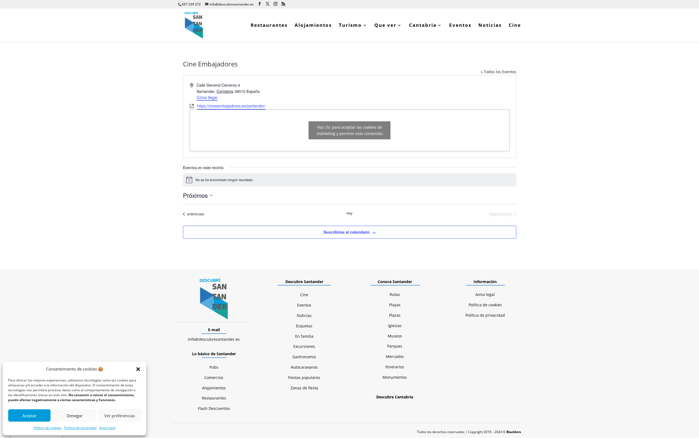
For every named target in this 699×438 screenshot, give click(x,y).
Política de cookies (47, 427)
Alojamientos (313, 25)
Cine (515, 25)
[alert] (349, 179)
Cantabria (423, 25)
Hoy (349, 213)
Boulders (514, 432)
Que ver (385, 25)
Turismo (350, 25)
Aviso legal (107, 427)
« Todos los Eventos (498, 71)
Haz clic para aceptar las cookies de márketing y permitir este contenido (350, 130)
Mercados (395, 356)
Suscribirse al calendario (347, 232)
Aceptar (29, 415)
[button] (138, 369)
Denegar (74, 415)
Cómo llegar (207, 97)
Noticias (490, 25)
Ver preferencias (119, 415)
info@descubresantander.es (214, 339)
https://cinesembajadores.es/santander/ (231, 105)
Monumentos (395, 377)
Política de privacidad (80, 427)
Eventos (460, 25)
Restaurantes (269, 25)
